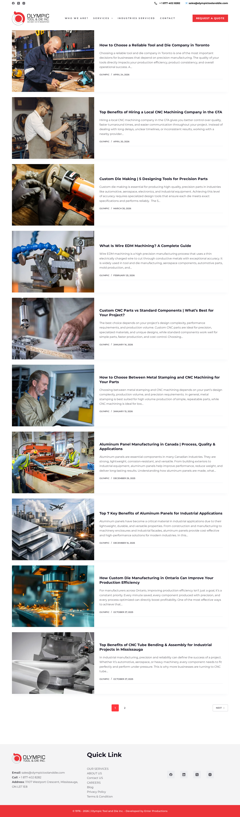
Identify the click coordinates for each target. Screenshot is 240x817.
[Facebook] (13, 3)
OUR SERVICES (98, 768)
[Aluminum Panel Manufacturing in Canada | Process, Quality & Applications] (53, 462)
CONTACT (167, 18)
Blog (90, 787)
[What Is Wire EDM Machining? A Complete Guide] (53, 261)
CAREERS (94, 782)
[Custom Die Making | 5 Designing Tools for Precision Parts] (53, 195)
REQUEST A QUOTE (210, 18)
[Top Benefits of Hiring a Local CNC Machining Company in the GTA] (53, 128)
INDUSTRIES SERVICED (136, 18)
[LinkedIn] (184, 774)
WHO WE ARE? (77, 18)
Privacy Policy (96, 791)
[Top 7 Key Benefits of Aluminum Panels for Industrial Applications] (53, 529)
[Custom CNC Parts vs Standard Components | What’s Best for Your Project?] (53, 328)
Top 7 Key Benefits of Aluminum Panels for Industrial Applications (160, 513)
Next (219, 708)
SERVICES (101, 18)
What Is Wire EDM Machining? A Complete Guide (145, 246)
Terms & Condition (100, 796)
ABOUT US (94, 773)
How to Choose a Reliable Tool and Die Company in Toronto (154, 45)
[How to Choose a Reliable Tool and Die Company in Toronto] (53, 61)
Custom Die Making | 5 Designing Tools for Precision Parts (153, 179)
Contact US (95, 778)
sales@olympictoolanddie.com (43, 772)
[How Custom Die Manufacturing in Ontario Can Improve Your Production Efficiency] (53, 596)
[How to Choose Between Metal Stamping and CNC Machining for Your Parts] (53, 395)
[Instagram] (23, 3)
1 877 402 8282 (170, 3)
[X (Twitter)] (18, 3)
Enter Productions (155, 811)
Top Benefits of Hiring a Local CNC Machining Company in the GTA (160, 112)
